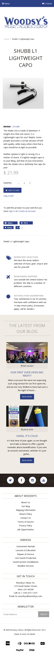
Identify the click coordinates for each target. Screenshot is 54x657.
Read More (27, 396)
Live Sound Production (25, 558)
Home (6, 39)
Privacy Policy (25, 525)
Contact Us (25, 517)
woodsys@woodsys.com (30, 596)
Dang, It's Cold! (27, 436)
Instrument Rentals (25, 546)
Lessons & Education (26, 550)
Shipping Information (25, 510)
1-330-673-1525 (29, 592)
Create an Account (27, 211)
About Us (25, 502)
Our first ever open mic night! (27, 373)
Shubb (16, 126)
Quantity (7, 182)
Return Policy (25, 513)
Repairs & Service (25, 554)
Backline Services (26, 565)
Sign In (12, 211)
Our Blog (25, 506)
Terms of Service (25, 521)
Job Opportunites (25, 529)
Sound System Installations (25, 561)
